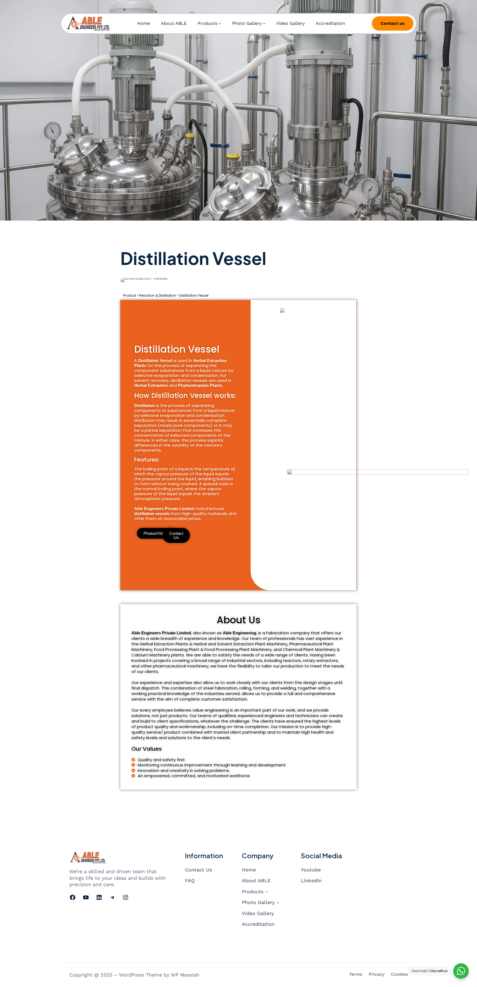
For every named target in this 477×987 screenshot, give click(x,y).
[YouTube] (86, 897)
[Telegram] (112, 897)
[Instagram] (125, 897)
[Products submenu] (219, 23)
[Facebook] (72, 897)
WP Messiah (185, 975)
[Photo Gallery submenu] (264, 23)
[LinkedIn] (99, 897)
